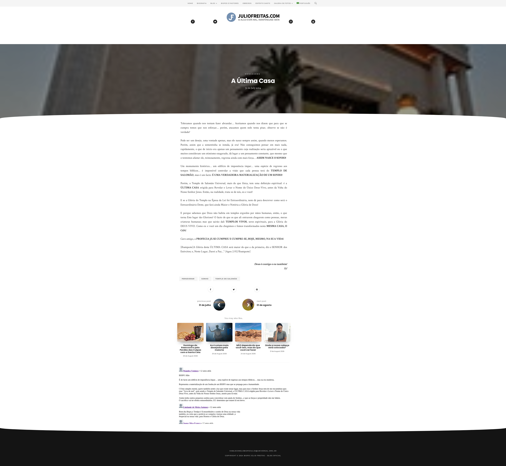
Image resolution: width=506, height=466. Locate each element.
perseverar (188, 279)
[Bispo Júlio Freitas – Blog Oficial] (253, 24)
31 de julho (205, 305)
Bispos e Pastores (230, 3)
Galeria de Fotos (282, 3)
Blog (213, 3)
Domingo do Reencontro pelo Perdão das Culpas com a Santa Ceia (190, 349)
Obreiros (247, 3)
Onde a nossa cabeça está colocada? (277, 346)
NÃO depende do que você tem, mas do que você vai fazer (248, 347)
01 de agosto (264, 305)
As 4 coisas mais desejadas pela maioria (219, 347)
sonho (204, 279)
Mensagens (252, 74)
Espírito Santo (263, 3)
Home (190, 3)
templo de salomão (226, 279)
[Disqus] (234, 399)
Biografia (201, 3)
